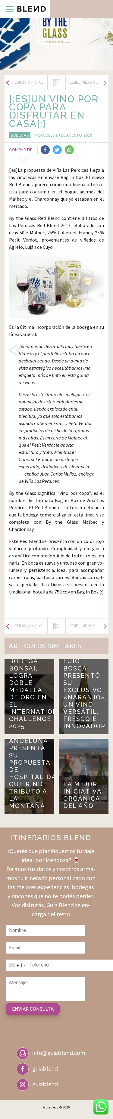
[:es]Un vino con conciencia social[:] (29, 82)
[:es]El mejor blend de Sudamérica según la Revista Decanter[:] (88, 82)
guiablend (45, 1068)
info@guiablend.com (58, 1052)
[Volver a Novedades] (56, 82)
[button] (7, 9)
